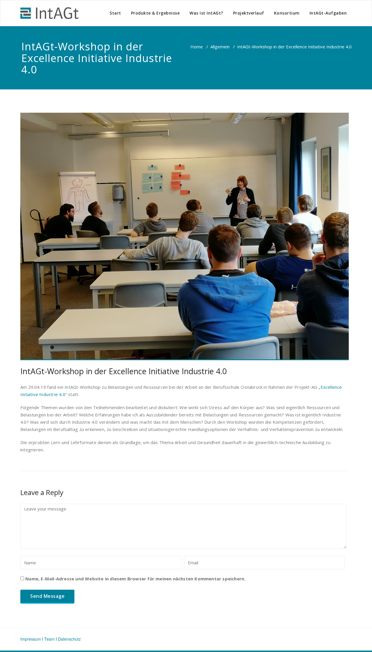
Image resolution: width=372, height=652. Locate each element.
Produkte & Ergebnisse (155, 13)
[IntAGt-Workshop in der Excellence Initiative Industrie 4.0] (184, 237)
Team (49, 639)
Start (115, 13)
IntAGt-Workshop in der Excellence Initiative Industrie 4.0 (123, 371)
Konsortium (287, 13)
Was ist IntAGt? (206, 13)
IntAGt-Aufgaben (328, 13)
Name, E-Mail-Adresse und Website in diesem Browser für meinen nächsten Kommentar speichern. (135, 579)
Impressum (30, 639)
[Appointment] (49, 13)
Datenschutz (69, 639)
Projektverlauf (248, 13)
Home (196, 47)
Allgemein (220, 47)
